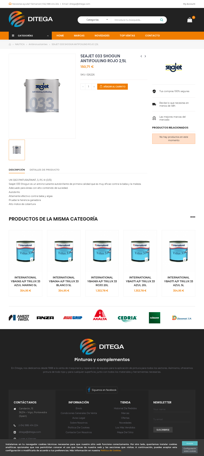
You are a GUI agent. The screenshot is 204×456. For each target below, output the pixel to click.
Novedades (125, 422)
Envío (79, 408)
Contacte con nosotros (79, 432)
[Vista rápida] (18, 243)
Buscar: (162, 20)
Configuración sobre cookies (190, 449)
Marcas (125, 413)
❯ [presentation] (194, 216)
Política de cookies (79, 427)
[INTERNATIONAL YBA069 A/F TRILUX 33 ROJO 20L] (102, 251)
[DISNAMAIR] (178, 318)
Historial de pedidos (125, 408)
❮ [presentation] (191, 216)
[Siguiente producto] (145, 56)
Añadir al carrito (114, 86)
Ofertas (125, 418)
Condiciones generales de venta (79, 413)
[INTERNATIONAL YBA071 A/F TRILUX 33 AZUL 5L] (178, 251)
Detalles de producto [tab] (44, 169)
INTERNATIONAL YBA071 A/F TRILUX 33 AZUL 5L (178, 281)
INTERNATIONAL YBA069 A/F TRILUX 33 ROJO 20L (102, 281)
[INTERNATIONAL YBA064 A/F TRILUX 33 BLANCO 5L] (63, 251)
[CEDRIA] (123, 318)
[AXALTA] (96, 315)
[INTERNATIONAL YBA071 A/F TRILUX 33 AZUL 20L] (140, 251)
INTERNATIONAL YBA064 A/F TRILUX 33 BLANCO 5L (64, 281)
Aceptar (189, 443)
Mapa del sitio (125, 432)
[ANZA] (41, 318)
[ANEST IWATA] (14, 318)
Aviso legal (78, 418)
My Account (189, 4)
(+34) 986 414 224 (50, 4)
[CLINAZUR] (150, 318)
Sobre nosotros (78, 422)
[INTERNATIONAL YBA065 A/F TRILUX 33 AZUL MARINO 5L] (25, 251)
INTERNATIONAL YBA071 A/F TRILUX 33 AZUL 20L (140, 281)
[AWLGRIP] (68, 318)
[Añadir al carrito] (33, 243)
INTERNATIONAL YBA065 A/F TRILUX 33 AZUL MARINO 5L (25, 281)
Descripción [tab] (17, 169)
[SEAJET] (173, 67)
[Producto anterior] (141, 56)
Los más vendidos (125, 427)
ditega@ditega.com (79, 4)
